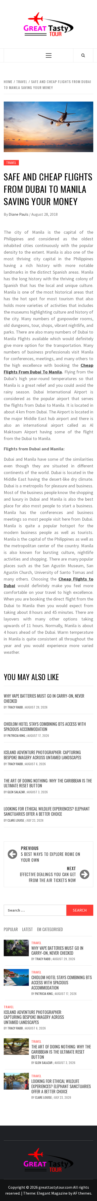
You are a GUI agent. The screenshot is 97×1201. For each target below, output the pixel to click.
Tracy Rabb (15, 707)
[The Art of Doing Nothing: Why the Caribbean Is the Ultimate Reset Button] (16, 1046)
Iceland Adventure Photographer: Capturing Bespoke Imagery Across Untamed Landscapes (42, 754)
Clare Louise (16, 820)
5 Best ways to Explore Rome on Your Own (50, 854)
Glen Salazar (16, 792)
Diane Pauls (19, 214)
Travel (11, 162)
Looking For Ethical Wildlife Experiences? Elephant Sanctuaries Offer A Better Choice (47, 811)
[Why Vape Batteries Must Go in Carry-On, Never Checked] (16, 947)
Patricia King (16, 735)
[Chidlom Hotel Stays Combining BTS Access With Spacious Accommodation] (16, 976)
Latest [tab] (27, 929)
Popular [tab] (11, 929)
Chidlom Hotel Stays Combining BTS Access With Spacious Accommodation (45, 726)
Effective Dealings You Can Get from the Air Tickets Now (48, 874)
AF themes (82, 1193)
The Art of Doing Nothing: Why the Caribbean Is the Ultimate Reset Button (48, 783)
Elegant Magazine (52, 1193)
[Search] (83, 55)
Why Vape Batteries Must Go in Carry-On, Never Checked (44, 698)
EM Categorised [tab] (50, 929)
